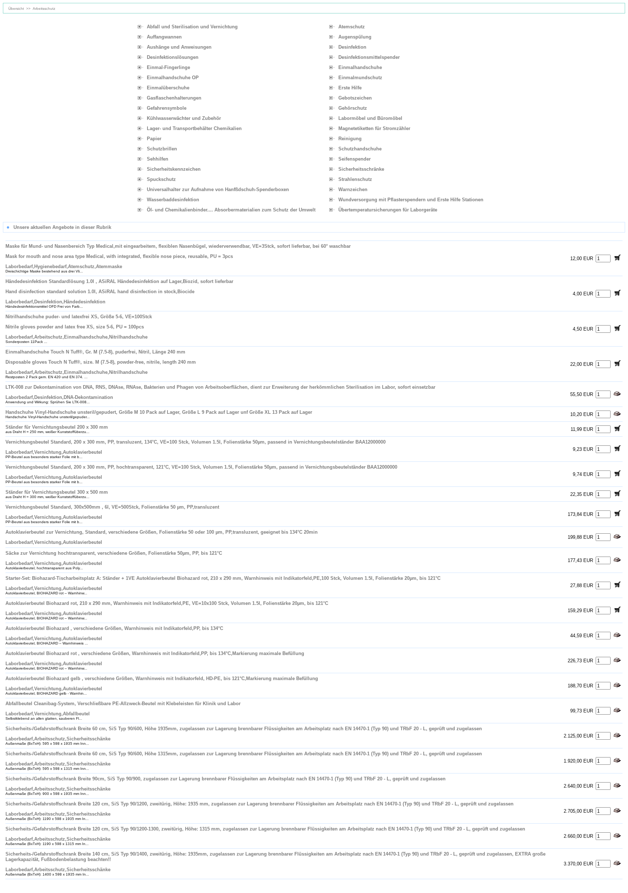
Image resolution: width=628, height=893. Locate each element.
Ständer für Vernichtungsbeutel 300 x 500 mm (56, 492)
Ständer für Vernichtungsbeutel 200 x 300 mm (56, 427)
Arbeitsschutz (44, 9)
